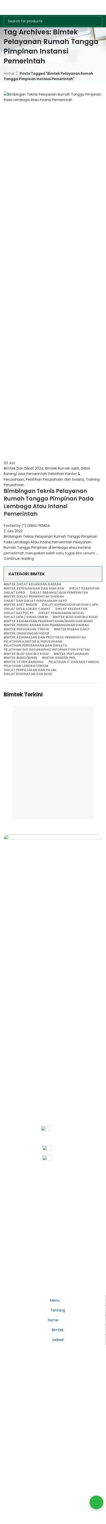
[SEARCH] (97, 21)
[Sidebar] (6, 1289)
